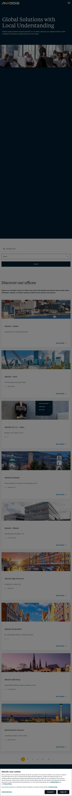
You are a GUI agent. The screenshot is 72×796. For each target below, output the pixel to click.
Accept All (50, 792)
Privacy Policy (7, 784)
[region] (36, 782)
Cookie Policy (55, 782)
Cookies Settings (7, 792)
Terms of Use (53, 787)
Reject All (63, 792)
